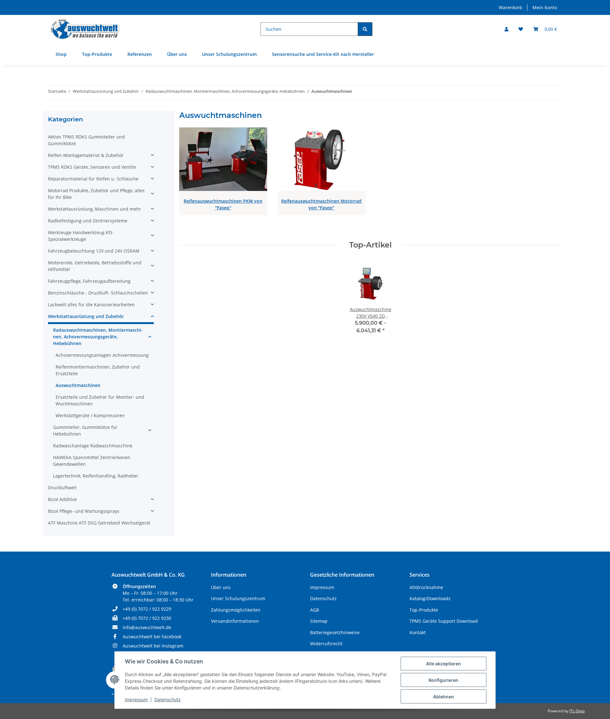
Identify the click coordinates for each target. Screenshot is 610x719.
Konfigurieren (443, 680)
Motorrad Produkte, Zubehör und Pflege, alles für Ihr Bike (96, 193)
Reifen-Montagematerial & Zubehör (86, 155)
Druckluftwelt (62, 488)
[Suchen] (365, 29)
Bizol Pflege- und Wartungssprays (83, 511)
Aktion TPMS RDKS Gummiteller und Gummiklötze (86, 140)
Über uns (177, 54)
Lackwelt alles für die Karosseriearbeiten (91, 305)
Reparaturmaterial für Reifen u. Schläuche (93, 179)
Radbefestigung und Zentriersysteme (87, 221)
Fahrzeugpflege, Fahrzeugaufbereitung (89, 281)
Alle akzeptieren (443, 663)
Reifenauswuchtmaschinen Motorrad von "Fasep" (321, 204)
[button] (506, 29)
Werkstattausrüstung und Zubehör (86, 316)
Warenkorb (510, 7)
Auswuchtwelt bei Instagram (153, 646)
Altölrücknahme (426, 587)
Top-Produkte (97, 54)
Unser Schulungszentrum (229, 54)
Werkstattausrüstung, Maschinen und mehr (94, 209)
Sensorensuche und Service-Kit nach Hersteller (323, 54)
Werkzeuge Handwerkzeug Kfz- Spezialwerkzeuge (81, 235)
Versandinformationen (235, 621)
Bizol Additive (62, 499)
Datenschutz (167, 699)
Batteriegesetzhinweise (335, 632)
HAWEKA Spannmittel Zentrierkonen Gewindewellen (91, 460)
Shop (61, 54)
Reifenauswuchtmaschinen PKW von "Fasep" (223, 204)
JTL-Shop (577, 711)
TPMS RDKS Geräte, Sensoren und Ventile (92, 167)
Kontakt (418, 632)
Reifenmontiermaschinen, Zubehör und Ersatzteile (98, 370)
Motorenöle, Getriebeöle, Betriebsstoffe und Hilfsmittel (94, 266)
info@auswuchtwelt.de (147, 627)
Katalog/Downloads (430, 598)
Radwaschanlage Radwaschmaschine (92, 446)
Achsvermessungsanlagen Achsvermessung (102, 355)
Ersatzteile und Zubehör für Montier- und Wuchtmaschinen (100, 400)
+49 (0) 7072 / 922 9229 (147, 609)
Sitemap (319, 621)
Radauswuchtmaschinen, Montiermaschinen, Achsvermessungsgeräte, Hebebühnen (98, 336)
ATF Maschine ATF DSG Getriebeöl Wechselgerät (99, 523)
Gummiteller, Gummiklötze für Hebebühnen (85, 430)
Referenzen (139, 54)
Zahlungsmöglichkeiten (236, 610)
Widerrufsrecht (326, 644)
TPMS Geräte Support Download (444, 621)
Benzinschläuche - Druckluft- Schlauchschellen (98, 293)
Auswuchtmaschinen (78, 385)
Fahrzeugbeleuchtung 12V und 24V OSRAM (93, 251)
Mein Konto (544, 7)
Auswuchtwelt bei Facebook (152, 637)
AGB (314, 610)
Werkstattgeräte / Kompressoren (90, 415)
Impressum (136, 699)
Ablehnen (443, 696)
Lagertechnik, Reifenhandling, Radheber (96, 476)
